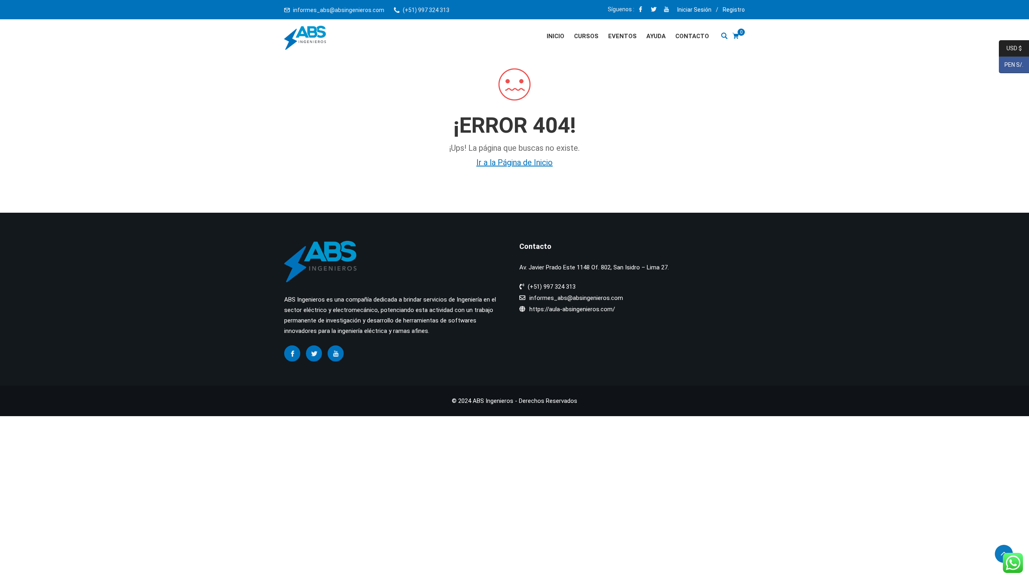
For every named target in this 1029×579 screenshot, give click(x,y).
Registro (734, 9)
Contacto (692, 36)
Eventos (622, 36)
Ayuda (656, 36)
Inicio (555, 36)
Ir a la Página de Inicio (514, 162)
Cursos (586, 36)
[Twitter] (653, 10)
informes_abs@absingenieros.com (338, 10)
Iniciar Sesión (694, 9)
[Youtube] (666, 10)
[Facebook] (641, 10)
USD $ (1010, 48)
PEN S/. (1011, 65)
